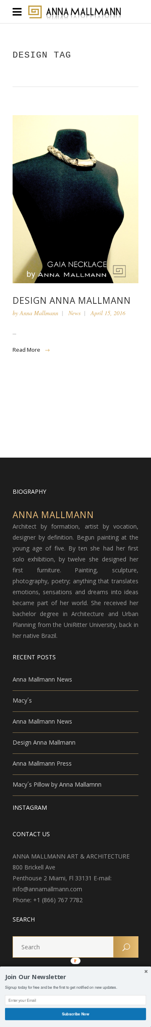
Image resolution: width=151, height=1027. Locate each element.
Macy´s (22, 700)
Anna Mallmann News (42, 679)
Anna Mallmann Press (42, 763)
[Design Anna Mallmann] (75, 199)
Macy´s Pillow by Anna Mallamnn (57, 784)
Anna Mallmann (39, 313)
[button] (75, 977)
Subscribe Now (75, 1013)
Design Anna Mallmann (72, 300)
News (74, 313)
